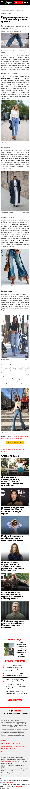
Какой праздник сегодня (8, 10)
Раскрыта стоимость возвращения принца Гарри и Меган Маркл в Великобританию (12, 595)
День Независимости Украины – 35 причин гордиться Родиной (16, 680)
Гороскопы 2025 (20, 10)
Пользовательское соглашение (10, 752)
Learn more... (19, 786)
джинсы (10, 449)
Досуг (9, 13)
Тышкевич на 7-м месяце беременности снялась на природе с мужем (16, 686)
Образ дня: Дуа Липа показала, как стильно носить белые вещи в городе (12, 510)
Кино (3, 713)
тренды (3, 451)
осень (6, 449)
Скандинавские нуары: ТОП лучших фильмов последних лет (16, 674)
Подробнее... (9, 782)
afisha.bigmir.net (11, 731)
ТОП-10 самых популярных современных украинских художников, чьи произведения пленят (15, 668)
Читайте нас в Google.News (15, 442)
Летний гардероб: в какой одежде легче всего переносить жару (12, 538)
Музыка (9, 713)
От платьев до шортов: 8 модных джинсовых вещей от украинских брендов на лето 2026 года (12, 566)
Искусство (25, 713)
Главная (3, 13)
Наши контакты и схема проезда (10, 743)
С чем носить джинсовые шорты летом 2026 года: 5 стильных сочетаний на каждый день (12, 481)
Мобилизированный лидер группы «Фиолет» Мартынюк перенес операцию (12, 624)
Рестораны (16, 713)
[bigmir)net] (9, 2)
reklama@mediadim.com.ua (9, 761)
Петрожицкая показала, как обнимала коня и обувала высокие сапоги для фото (16, 693)
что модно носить (19, 449)
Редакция (4, 740)
